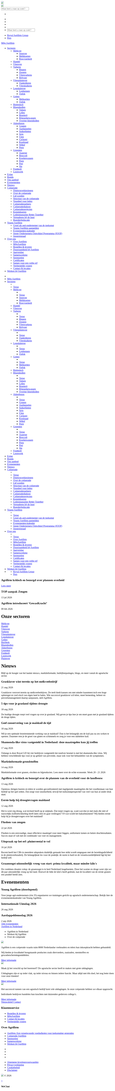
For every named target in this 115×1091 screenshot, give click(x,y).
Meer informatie (8, 960)
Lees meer (6, 586)
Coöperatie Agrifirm (16, 1036)
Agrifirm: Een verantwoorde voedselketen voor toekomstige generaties (40, 1033)
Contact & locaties (16, 1019)
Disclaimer (12, 1070)
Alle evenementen (9, 924)
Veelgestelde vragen (16, 1021)
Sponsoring (12, 1038)
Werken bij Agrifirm (16, 1044)
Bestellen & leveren (16, 1013)
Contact (17, 1002)
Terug (16, 287)
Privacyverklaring (15, 1065)
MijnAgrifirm (13, 1016)
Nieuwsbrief (7, 1002)
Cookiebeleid (13, 1067)
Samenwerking (14, 1041)
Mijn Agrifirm (7, 43)
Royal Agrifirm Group (17, 35)
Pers (9, 38)
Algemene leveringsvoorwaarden (22, 1062)
